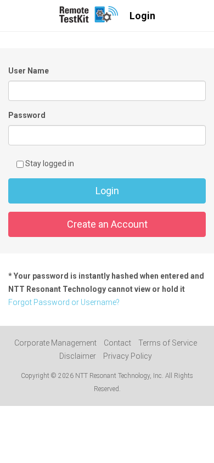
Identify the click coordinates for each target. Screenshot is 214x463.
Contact (117, 342)
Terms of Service (167, 342)
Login (107, 190)
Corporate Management (55, 342)
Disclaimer (77, 356)
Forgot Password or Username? (64, 302)
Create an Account (107, 224)
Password (27, 115)
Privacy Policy (127, 356)
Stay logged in (49, 163)
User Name (28, 70)
